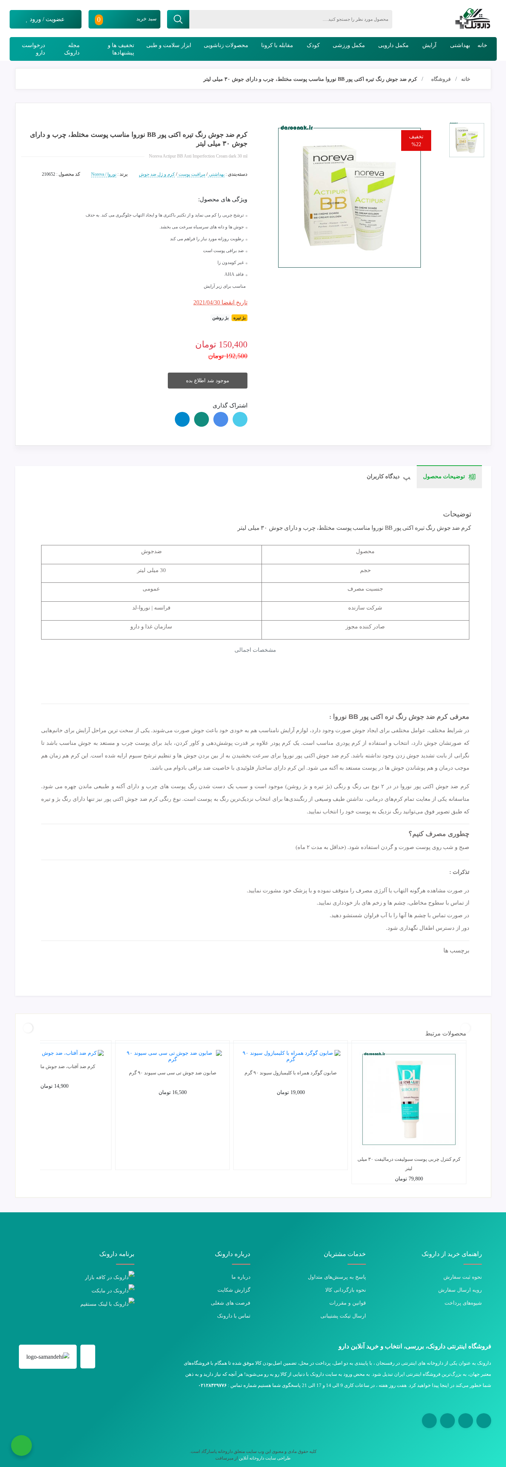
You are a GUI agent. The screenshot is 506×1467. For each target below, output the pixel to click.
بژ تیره (239, 317)
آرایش (429, 45)
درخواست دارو (33, 49)
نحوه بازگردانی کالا (345, 1290)
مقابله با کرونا (277, 45)
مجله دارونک (72, 49)
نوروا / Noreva (103, 174)
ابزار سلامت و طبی (168, 45)
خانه (482, 45)
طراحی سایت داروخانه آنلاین (265, 1458)
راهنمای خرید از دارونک (452, 1254)
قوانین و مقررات (347, 1303)
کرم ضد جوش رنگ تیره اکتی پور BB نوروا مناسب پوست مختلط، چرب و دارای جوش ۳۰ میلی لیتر (310, 79)
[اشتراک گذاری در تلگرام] (182, 419)
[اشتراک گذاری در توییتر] (240, 419)
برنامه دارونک (116, 1254)
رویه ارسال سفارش (460, 1290)
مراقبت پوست (191, 174)
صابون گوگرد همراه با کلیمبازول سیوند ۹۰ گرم (290, 1073)
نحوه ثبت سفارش (462, 1277)
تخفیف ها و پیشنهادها (121, 49)
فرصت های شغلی (230, 1303)
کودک (313, 45)
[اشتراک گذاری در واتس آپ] (201, 419)
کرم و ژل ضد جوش (157, 174)
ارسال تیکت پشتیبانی (343, 1316)
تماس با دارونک (233, 1316)
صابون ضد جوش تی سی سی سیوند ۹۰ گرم (172, 1073)
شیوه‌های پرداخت (463, 1303)
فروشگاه (441, 79)
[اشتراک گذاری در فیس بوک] (220, 419)
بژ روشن (220, 317)
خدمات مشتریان (345, 1254)
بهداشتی (460, 45)
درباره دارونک (232, 1254)
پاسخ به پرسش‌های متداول (337, 1277)
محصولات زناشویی (226, 45)
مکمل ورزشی (349, 45)
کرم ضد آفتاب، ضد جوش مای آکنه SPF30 (54, 1066)
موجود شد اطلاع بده (207, 380)
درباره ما (241, 1277)
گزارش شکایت (233, 1290)
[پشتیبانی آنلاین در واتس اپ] (21, 1445)
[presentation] (465, 1027)
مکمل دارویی (393, 45)
